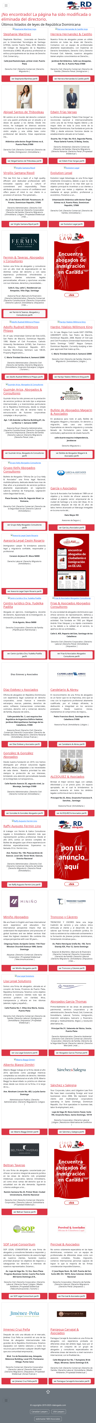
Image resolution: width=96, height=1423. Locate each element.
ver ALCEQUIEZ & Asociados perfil (71, 813)
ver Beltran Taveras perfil (24, 1212)
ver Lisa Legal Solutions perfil (24, 1052)
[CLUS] (71, 565)
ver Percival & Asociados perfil (71, 1296)
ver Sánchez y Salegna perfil (71, 1132)
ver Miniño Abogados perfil (24, 968)
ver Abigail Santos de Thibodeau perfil (24, 161)
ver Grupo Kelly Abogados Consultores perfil (24, 526)
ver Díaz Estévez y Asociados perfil (24, 744)
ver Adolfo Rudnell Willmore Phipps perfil (24, 377)
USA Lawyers (58, 1411)
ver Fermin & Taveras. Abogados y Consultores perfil (24, 313)
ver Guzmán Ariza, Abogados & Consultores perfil (24, 454)
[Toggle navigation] (6, 5)
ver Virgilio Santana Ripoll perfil (24, 224)
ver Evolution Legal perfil (72, 224)
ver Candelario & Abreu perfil (71, 744)
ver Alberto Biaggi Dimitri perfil (24, 1132)
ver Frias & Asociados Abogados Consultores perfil (71, 655)
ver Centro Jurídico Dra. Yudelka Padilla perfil (24, 655)
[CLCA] (71, 265)
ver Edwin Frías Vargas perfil (71, 161)
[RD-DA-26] (71, 854)
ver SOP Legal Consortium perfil (24, 1296)
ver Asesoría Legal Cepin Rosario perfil (24, 591)
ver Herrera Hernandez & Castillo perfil (71, 78)
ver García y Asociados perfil (71, 527)
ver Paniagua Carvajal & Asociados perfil (71, 1381)
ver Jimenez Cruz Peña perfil (24, 1381)
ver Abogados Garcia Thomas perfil (71, 1052)
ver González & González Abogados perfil (24, 813)
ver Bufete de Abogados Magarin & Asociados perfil (71, 454)
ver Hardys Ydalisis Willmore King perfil (71, 377)
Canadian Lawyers (40, 1411)
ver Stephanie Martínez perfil (24, 78)
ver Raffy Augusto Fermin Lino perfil (24, 884)
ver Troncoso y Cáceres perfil (71, 968)
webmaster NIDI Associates (48, 1419)
